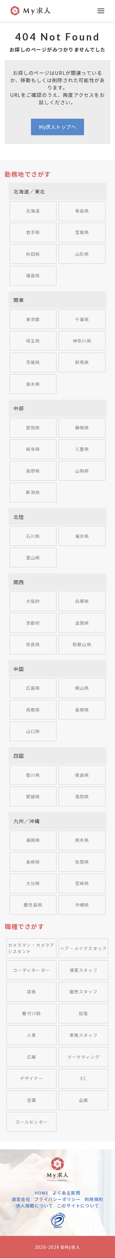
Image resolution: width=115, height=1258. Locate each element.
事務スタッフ (84, 1035)
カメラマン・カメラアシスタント (31, 948)
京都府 (33, 623)
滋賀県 (82, 623)
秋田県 (33, 254)
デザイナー (31, 1078)
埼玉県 (33, 341)
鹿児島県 (33, 905)
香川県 (33, 775)
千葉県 (82, 319)
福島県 (33, 275)
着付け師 (31, 1013)
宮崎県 (82, 883)
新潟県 (33, 492)
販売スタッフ (84, 991)
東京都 (33, 319)
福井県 (82, 536)
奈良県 (33, 644)
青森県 (82, 211)
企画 (83, 1100)
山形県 (82, 254)
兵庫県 (82, 601)
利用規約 (94, 1199)
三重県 (82, 449)
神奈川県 (82, 341)
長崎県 (33, 862)
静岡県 (82, 427)
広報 (31, 1057)
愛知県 (33, 427)
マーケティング (83, 1057)
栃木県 (33, 384)
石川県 (33, 536)
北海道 (33, 211)
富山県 (33, 557)
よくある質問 (66, 1193)
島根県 (82, 710)
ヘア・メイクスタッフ (83, 948)
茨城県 (33, 362)
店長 (31, 991)
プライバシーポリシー (57, 1199)
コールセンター (31, 1122)
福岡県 (33, 840)
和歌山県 (82, 644)
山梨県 (82, 471)
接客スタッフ (84, 970)
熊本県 (82, 840)
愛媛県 (33, 796)
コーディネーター (31, 970)
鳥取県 (33, 710)
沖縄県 (82, 905)
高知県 (82, 796)
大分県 (33, 883)
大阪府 (33, 601)
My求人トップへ (57, 126)
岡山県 (82, 688)
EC (83, 1078)
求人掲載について (34, 1205)
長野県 (33, 471)
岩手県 (33, 232)
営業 (31, 1100)
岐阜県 (33, 449)
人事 (31, 1035)
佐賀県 (82, 862)
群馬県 (82, 362)
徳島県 (82, 775)
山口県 (33, 731)
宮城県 (82, 232)
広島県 (33, 688)
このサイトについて (78, 1205)
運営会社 (21, 1199)
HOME (41, 1193)
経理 (83, 1013)
